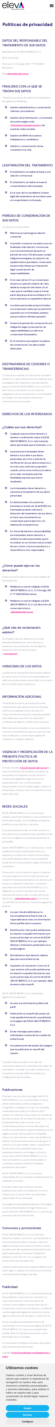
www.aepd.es (10, 653)
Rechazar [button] (27, 1415)
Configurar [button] (27, 1421)
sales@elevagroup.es (17, 73)
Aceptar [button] (28, 1408)
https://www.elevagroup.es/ (25, 125)
